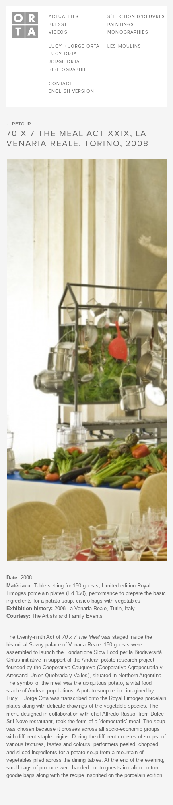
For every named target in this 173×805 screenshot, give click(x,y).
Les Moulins (124, 46)
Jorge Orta (64, 61)
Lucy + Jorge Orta (74, 46)
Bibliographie (68, 69)
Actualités (64, 16)
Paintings (120, 24)
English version (71, 91)
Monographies (127, 32)
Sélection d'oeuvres (136, 16)
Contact (60, 83)
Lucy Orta (63, 54)
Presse (58, 24)
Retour (21, 123)
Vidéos (58, 32)
